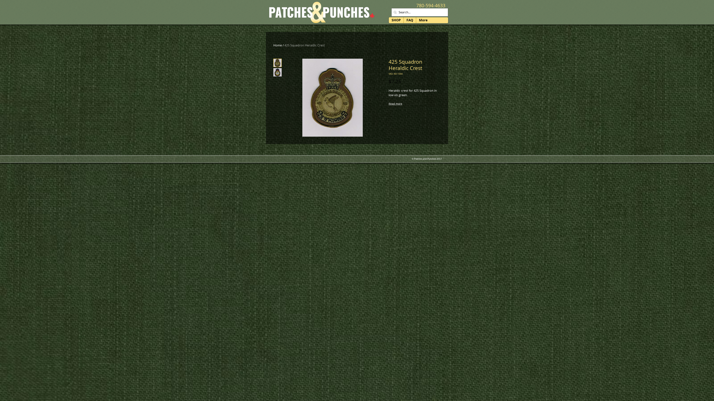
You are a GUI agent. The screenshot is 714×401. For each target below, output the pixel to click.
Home (277, 45)
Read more (395, 103)
